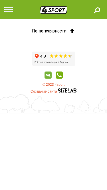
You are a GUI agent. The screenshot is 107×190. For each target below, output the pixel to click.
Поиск (97, 10)
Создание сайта (44, 91)
